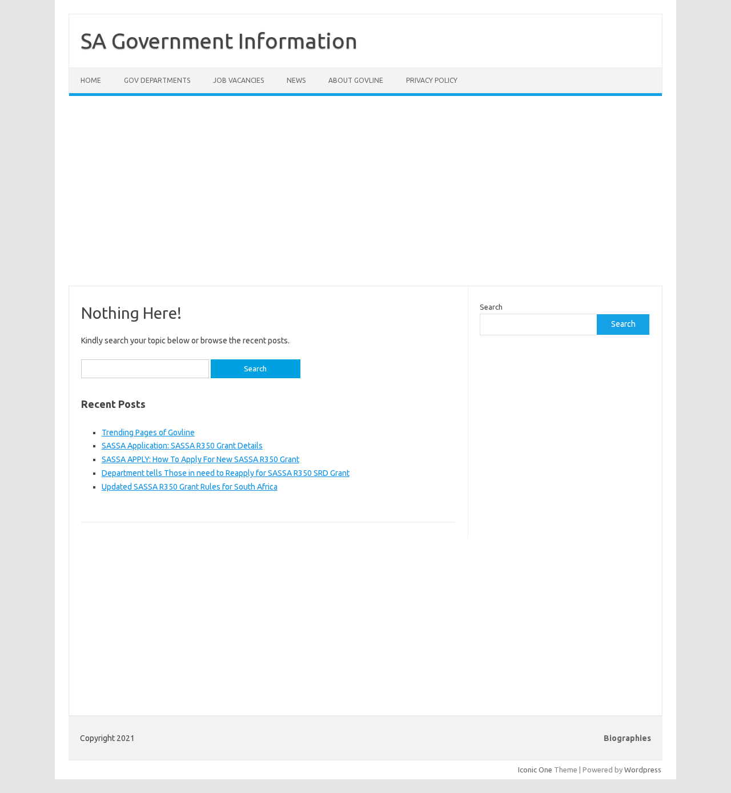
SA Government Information (219, 41)
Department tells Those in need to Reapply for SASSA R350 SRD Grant (226, 473)
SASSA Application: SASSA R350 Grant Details (182, 445)
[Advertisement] (365, 198)
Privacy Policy (431, 80)
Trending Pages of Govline (148, 432)
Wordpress (642, 770)
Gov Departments (157, 80)
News (296, 80)
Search (491, 307)
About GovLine (355, 80)
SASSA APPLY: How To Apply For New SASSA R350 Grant (200, 459)
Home (91, 80)
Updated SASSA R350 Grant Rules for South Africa (190, 486)
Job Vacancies (238, 80)
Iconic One (535, 770)
